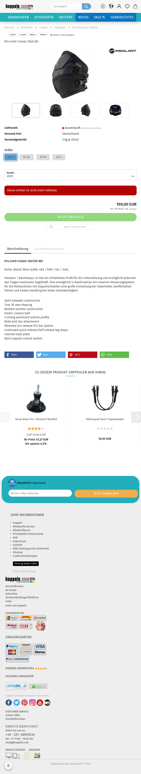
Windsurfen (18, 17)
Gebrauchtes (122, 17)
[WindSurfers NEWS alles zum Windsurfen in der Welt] (47, 702)
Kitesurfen (44, 17)
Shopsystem (58, 763)
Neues (83, 17)
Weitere (66, 17)
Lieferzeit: (11, 128)
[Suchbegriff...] (86, 6)
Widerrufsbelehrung (24, 571)
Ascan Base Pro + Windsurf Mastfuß (36, 419)
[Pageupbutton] (130, 768)
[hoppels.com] (20, 6)
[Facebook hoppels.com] (9, 702)
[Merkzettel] (127, 6)
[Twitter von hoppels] (16, 702)
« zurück (22, 35)
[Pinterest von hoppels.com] (24, 702)
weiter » (33, 35)
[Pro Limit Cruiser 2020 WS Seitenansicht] (70, 74)
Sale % (99, 17)
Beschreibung (17, 249)
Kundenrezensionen (49, 249)
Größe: (8, 150)
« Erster (12, 35)
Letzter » (43, 35)
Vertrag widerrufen (26, 563)
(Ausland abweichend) (91, 128)
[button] (119, 6)
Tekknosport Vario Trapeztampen (105, 419)
